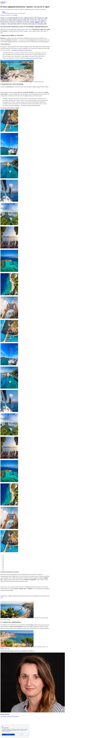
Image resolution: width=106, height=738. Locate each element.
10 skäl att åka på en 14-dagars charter (33, 58)
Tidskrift (4, 12)
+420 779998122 (3, 716)
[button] (3, 1)
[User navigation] (0, 4)
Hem (3, 11)
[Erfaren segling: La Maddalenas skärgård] (25, 261)
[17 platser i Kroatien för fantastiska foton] (25, 308)
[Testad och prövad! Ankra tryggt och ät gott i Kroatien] (25, 237)
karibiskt (10, 41)
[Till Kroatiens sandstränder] (25, 284)
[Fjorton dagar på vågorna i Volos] (25, 144)
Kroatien (26, 31)
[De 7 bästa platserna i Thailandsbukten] (25, 214)
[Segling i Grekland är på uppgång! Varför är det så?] (25, 167)
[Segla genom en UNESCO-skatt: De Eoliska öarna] (25, 191)
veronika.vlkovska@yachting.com (13, 716)
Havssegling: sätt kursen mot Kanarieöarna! (30, 105)
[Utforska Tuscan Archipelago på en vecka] (25, 121)
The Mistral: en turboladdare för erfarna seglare (22, 50)
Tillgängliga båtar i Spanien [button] (5, 648)
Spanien (37, 22)
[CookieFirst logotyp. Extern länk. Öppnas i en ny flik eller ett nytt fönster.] (2, 726)
